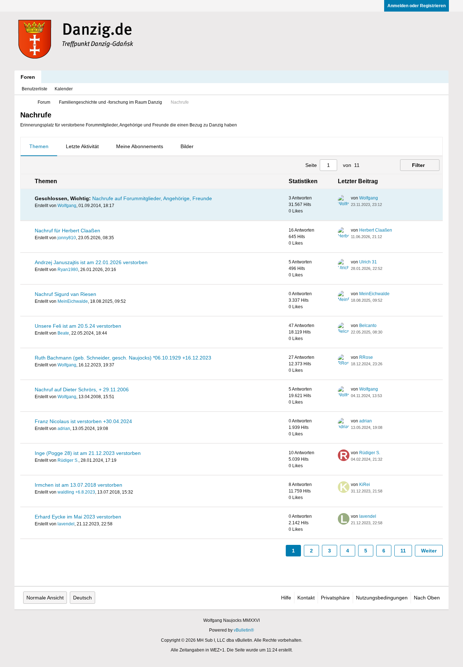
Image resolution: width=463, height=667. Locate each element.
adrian (64, 428)
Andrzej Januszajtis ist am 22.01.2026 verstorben (91, 262)
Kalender (64, 88)
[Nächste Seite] (381, 165)
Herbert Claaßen (375, 230)
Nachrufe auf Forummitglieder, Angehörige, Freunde (152, 198)
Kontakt (306, 598)
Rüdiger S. (68, 460)
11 (403, 551)
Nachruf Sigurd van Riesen (65, 294)
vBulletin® (244, 630)
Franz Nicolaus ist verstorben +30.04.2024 (83, 421)
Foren (28, 77)
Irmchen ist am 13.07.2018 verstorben (78, 485)
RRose (366, 357)
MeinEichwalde (73, 301)
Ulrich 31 (368, 261)
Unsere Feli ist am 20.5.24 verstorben (78, 326)
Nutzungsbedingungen (382, 598)
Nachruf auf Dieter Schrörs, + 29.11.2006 (82, 389)
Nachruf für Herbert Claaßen (67, 230)
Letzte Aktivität (82, 146)
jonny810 (67, 237)
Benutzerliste (34, 88)
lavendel (66, 523)
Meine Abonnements (139, 146)
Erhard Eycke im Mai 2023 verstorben (78, 517)
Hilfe (286, 598)
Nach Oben (427, 598)
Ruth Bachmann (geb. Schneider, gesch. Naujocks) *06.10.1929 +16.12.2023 (123, 358)
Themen (38, 146)
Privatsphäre (335, 598)
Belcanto (368, 325)
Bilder (187, 146)
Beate (63, 333)
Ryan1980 (68, 269)
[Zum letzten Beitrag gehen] (386, 204)
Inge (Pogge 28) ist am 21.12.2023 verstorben (88, 453)
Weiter (429, 551)
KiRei (364, 484)
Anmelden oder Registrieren (416, 5)
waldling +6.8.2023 (76, 492)
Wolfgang (67, 205)
